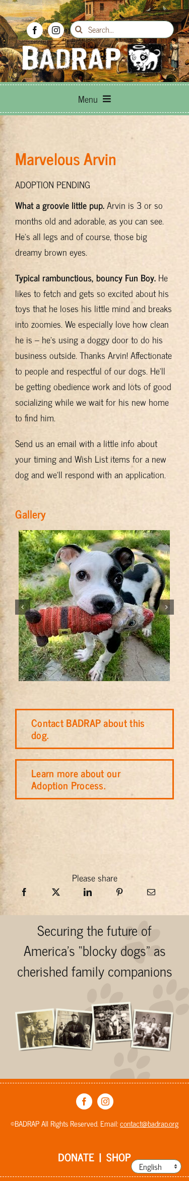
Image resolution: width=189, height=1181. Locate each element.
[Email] (151, 895)
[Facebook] (24, 895)
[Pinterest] (119, 895)
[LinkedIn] (88, 895)
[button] (22, 607)
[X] (56, 895)
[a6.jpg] (94, 537)
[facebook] (35, 30)
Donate (76, 1156)
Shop (118, 1156)
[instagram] (56, 30)
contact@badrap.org (149, 1123)
